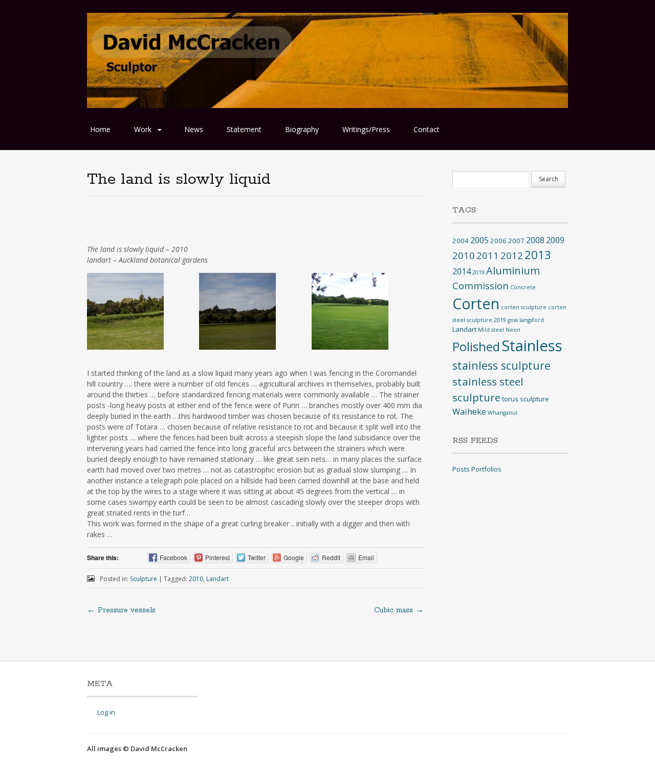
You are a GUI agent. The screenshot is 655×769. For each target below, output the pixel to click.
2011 (487, 255)
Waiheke (469, 411)
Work (142, 129)
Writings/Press (366, 129)
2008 (535, 240)
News (193, 129)
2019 (478, 272)
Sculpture (143, 578)
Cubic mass (399, 610)
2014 (461, 271)
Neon (513, 329)
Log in (106, 712)
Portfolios (486, 469)
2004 (460, 240)
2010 (196, 578)
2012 (511, 255)
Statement (244, 129)
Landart (217, 578)
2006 (498, 240)
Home (100, 129)
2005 (479, 240)
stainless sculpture (501, 365)
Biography (302, 129)
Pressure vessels (121, 610)
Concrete (523, 287)
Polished (476, 346)
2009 (555, 240)
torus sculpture (525, 398)
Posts (461, 469)
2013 (538, 255)
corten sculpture (524, 307)
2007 (516, 240)
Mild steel (491, 329)
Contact (426, 129)
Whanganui (502, 412)
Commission (480, 285)
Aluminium (513, 270)
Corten (475, 303)
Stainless (531, 345)
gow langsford (526, 320)
